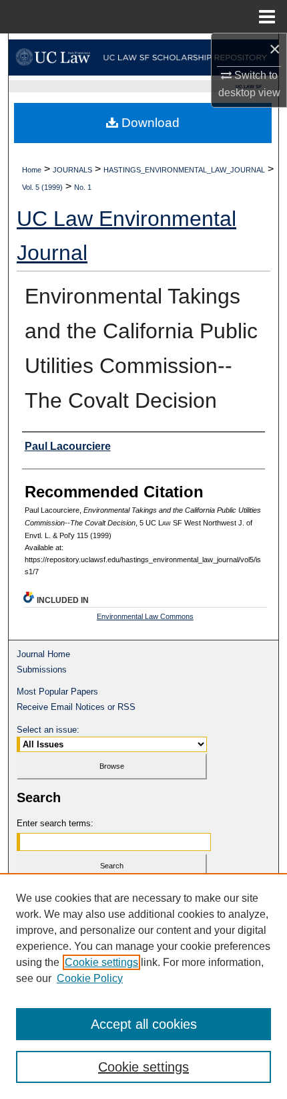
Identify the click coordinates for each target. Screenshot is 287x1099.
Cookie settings (101, 962)
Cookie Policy (90, 978)
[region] (143, 986)
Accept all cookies (144, 1024)
